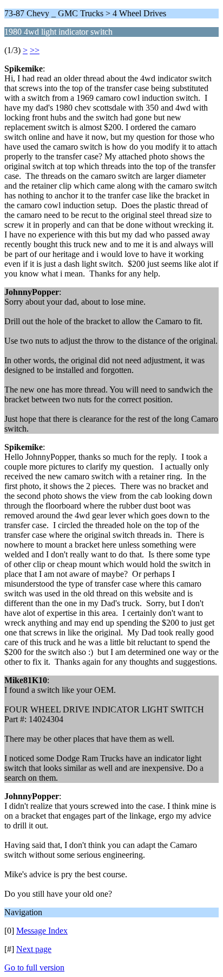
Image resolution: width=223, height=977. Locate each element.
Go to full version (34, 967)
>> (35, 50)
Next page (33, 949)
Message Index (42, 930)
